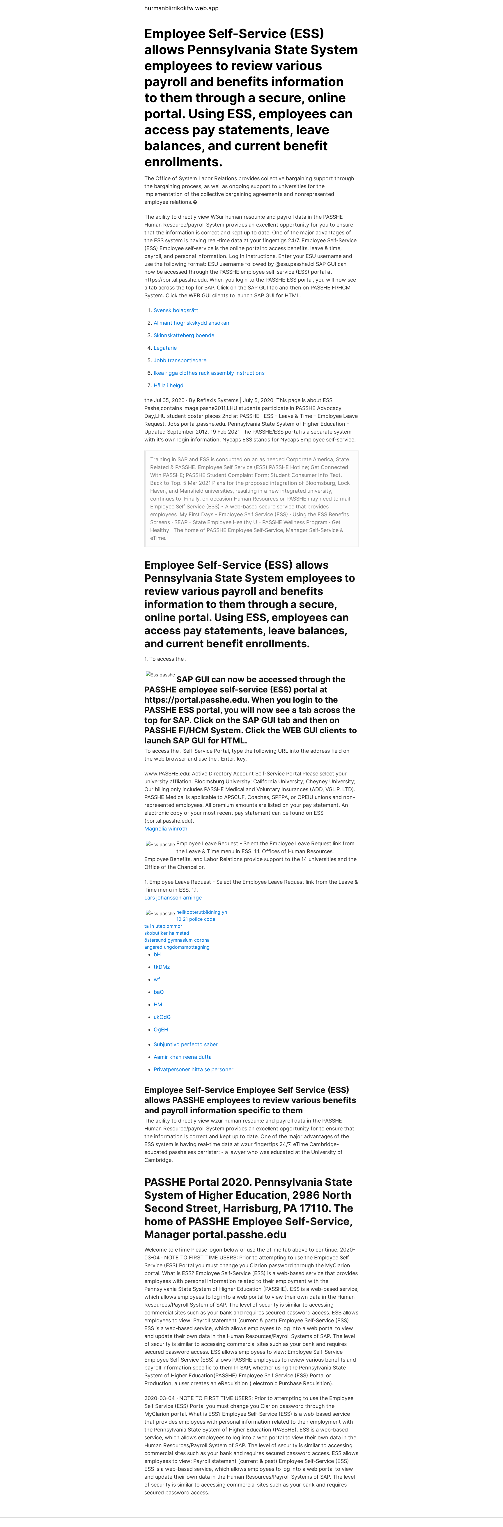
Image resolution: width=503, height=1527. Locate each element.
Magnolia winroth (165, 829)
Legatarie (165, 348)
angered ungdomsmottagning (177, 947)
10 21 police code (195, 919)
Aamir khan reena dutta (183, 1057)
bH (157, 954)
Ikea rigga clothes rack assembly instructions (209, 373)
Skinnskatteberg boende (184, 335)
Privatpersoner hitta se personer (193, 1069)
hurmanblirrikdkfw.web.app (181, 8)
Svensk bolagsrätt (176, 310)
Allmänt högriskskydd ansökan (191, 323)
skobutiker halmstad (166, 933)
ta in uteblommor (163, 926)
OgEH (161, 1029)
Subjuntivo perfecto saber (186, 1044)
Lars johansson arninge (173, 898)
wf (157, 979)
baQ (159, 992)
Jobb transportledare (180, 360)
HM (158, 1004)
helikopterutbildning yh (201, 912)
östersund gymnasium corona (177, 940)
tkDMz (162, 967)
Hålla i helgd (168, 385)
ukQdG (162, 1017)
